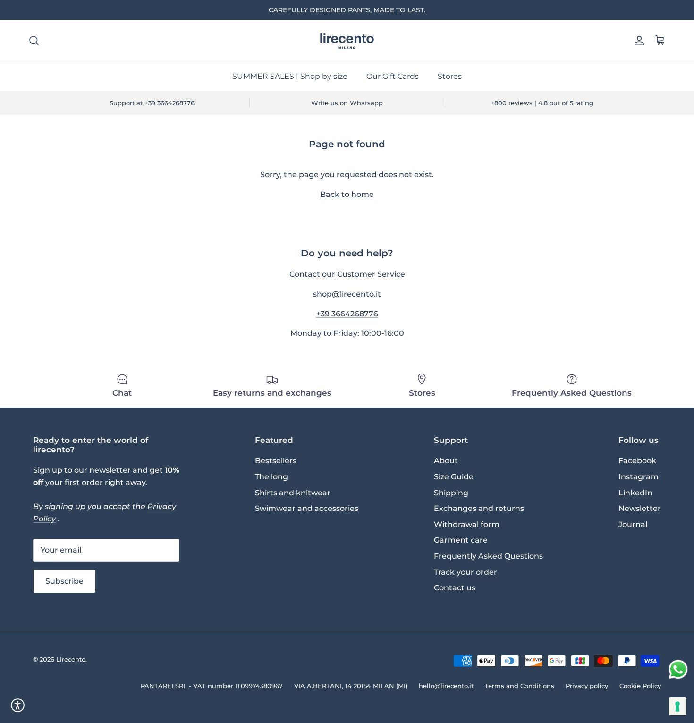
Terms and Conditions (519, 685)
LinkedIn (635, 492)
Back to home (347, 194)
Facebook (637, 460)
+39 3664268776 (347, 313)
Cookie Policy (640, 685)
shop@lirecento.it (347, 293)
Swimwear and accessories (306, 508)
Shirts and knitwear (292, 492)
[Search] (34, 40)
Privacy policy (587, 685)
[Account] (637, 40)
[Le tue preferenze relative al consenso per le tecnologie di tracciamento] (677, 706)
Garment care (461, 540)
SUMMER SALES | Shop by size (289, 76)
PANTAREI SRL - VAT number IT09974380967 (212, 685)
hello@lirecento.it (446, 685)
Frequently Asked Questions (488, 556)
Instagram (638, 476)
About (446, 460)
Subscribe (64, 581)
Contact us (454, 587)
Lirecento (70, 659)
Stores (450, 76)
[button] (17, 705)
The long (271, 476)
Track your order (465, 572)
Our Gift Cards (392, 76)
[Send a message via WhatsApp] (678, 669)
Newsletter (639, 508)
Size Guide (454, 476)
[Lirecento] (347, 40)
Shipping (451, 492)
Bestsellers (275, 460)
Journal (632, 524)
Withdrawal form (466, 524)
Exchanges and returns (479, 508)
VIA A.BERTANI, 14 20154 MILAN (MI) (350, 685)
